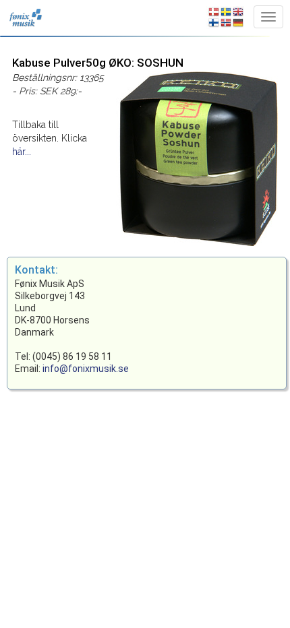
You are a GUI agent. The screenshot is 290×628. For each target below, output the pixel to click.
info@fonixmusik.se (85, 368)
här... (21, 151)
